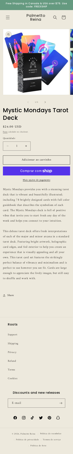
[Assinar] (60, 403)
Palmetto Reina (27, 434)
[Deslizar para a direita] (45, 102)
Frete (5, 132)
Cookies (12, 378)
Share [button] (10, 295)
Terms (11, 369)
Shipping (13, 343)
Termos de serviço (52, 440)
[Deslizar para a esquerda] (28, 102)
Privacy (12, 352)
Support (12, 334)
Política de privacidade (27, 440)
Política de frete (38, 446)
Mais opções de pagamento (36, 180)
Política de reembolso (50, 434)
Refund (12, 361)
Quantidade (9, 138)
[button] (8, 17)
